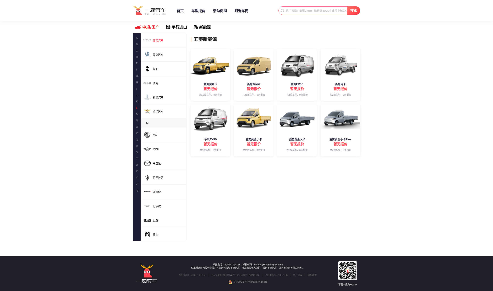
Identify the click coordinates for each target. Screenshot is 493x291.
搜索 (353, 10)
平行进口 (179, 27)
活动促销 (220, 11)
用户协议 (297, 274)
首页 (180, 11)
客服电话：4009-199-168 (192, 274)
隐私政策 (312, 274)
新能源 (205, 27)
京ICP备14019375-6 (277, 274)
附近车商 (241, 11)
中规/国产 (150, 27)
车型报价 (198, 11)
